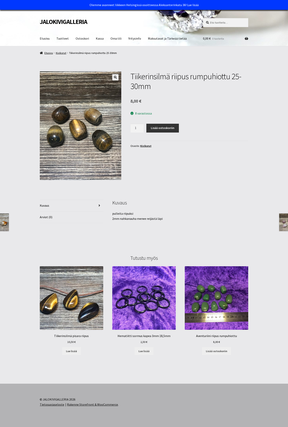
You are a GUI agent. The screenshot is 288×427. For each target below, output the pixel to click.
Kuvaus (44, 205)
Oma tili (115, 38)
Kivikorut (61, 53)
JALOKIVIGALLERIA (63, 22)
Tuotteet (62, 38)
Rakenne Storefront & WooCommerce (92, 404)
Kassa (100, 38)
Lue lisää (193, 5)
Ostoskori (82, 38)
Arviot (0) (46, 217)
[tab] (71, 206)
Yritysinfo (134, 38)
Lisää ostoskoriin (162, 128)
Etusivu (45, 38)
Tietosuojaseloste (52, 404)
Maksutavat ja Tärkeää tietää (167, 38)
